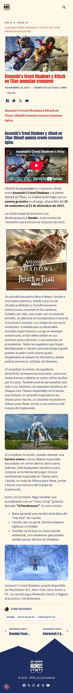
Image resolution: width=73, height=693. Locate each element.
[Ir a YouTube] (48, 685)
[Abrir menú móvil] (57, 7)
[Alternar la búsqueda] (64, 7)
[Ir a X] (29, 685)
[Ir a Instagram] (34, 685)
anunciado (27, 189)
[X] (20, 101)
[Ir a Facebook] (25, 685)
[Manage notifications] (6, 686)
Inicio (8, 22)
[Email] (27, 101)
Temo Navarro (21, 609)
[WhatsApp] (14, 101)
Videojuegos (47, 617)
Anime (21, 22)
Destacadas (26, 617)
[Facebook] (7, 101)
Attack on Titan (15, 197)
